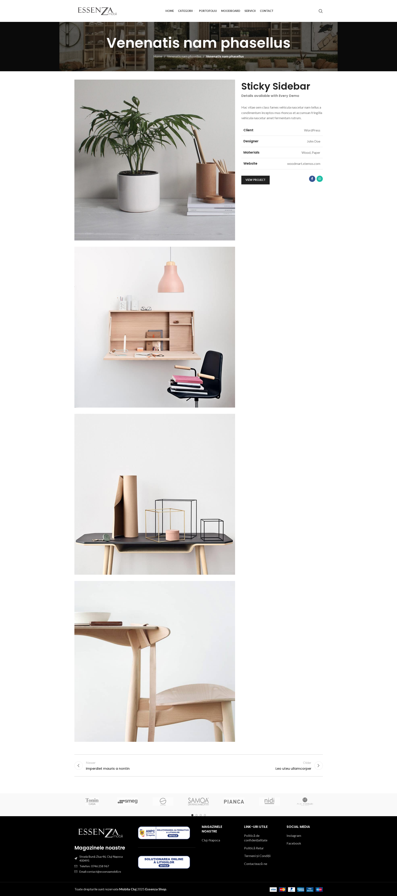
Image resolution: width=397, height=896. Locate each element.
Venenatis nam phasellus (184, 56)
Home (157, 56)
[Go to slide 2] (196, 815)
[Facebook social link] (312, 179)
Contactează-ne (255, 864)
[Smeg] (127, 801)
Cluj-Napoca (211, 840)
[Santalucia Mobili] (163, 801)
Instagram (294, 835)
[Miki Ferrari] (305, 801)
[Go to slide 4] (205, 815)
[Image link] (100, 832)
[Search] (321, 11)
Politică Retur (254, 848)
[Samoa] (198, 801)
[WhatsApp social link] (320, 179)
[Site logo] (97, 11)
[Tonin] (92, 801)
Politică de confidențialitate (255, 837)
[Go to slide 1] (192, 815)
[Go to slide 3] (201, 815)
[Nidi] (269, 801)
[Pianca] (234, 801)
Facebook (294, 843)
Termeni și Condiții (257, 856)
